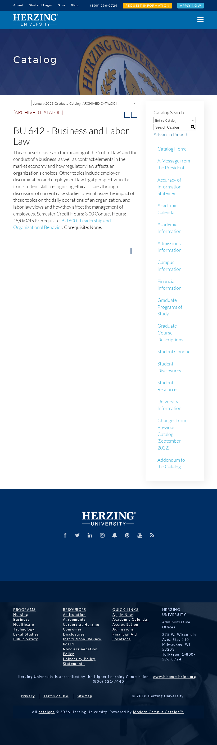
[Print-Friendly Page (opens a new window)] (127, 115)
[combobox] (84, 103)
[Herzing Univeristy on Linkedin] (90, 535)
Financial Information (169, 284)
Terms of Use (55, 696)
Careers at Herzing (81, 624)
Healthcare (23, 624)
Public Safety (25, 639)
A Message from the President (173, 164)
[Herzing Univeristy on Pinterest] (127, 535)
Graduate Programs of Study (169, 306)
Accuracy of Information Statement (169, 186)
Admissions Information (169, 246)
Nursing (20, 614)
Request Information (147, 5)
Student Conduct (174, 351)
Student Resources (168, 386)
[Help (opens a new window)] (134, 115)
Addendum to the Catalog (171, 463)
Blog (75, 5)
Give (61, 5)
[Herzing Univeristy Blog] (152, 535)
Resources (74, 609)
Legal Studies (26, 634)
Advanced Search (170, 134)
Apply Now (190, 5)
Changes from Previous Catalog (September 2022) (171, 434)
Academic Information (169, 227)
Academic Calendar (167, 208)
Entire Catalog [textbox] (166, 120)
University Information (169, 405)
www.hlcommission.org (174, 677)
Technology (24, 629)
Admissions (123, 629)
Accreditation (125, 624)
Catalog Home (172, 149)
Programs (24, 609)
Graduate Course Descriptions (170, 332)
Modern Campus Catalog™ (158, 712)
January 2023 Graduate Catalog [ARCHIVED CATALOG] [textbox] (75, 103)
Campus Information (169, 265)
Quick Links (125, 609)
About (18, 5)
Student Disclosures (169, 367)
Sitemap (84, 696)
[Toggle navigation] (198, 19)
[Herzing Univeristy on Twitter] (77, 535)
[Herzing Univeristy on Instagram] (102, 535)
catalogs (47, 712)
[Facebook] (65, 535)
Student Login (41, 5)
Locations (121, 639)
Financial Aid (124, 634)
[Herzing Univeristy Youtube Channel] (139, 535)
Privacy (28, 696)
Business (21, 619)
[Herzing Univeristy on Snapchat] (115, 535)
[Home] (35, 20)
